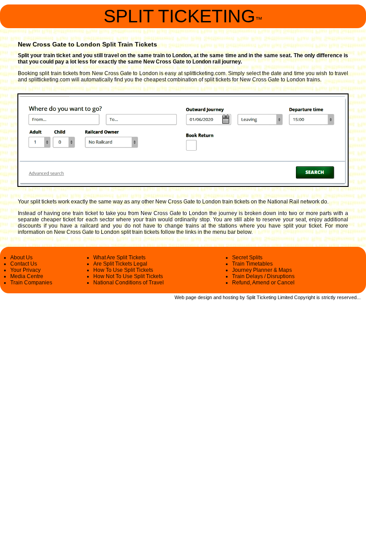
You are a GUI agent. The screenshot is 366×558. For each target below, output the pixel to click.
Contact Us (23, 264)
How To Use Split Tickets (123, 270)
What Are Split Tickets (119, 257)
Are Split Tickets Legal (120, 264)
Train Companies (31, 282)
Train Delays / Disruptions (263, 276)
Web (179, 297)
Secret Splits (247, 257)
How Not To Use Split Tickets (128, 276)
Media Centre (26, 276)
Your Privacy (25, 270)
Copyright (304, 297)
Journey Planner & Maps (262, 270)
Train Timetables (252, 264)
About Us (21, 257)
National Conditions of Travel (128, 282)
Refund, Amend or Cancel (263, 282)
